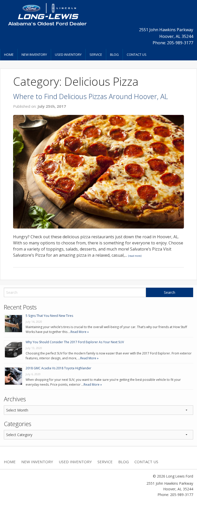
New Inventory (34, 54)
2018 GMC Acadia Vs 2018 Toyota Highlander (58, 368)
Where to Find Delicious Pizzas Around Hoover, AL (90, 96)
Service (96, 54)
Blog (114, 54)
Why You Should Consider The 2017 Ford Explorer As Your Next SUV (75, 342)
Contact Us (136, 54)
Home (9, 54)
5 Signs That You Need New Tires (49, 316)
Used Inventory (68, 54)
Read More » (80, 332)
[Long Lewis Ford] (47, 14)
